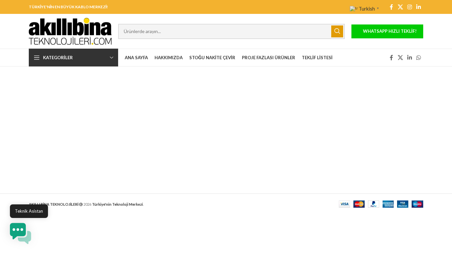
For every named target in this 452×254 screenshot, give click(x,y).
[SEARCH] (337, 31)
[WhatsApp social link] (418, 58)
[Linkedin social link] (418, 7)
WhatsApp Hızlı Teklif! (390, 31)
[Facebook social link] (391, 7)
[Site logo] (70, 30)
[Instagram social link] (409, 7)
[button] (20, 233)
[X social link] (400, 7)
